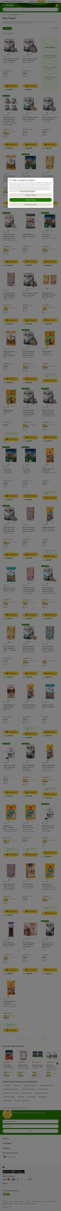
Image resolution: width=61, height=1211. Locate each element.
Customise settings (31, 195)
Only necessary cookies (30, 204)
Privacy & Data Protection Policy (27, 191)
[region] (30, 193)
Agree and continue (30, 200)
